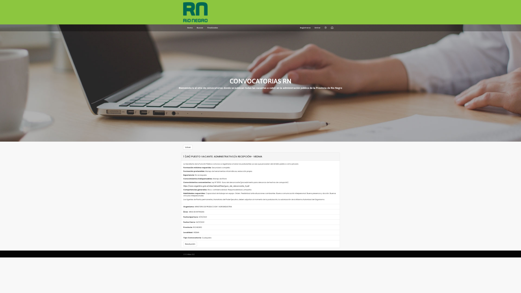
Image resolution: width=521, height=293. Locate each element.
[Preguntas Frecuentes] (326, 27)
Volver (188, 147)
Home (190, 28)
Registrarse (305, 28)
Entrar (317, 28)
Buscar (200, 28)
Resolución (190, 244)
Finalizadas (212, 28)
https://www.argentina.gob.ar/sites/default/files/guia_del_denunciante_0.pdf (216, 186)
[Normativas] (332, 27)
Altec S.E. (191, 254)
